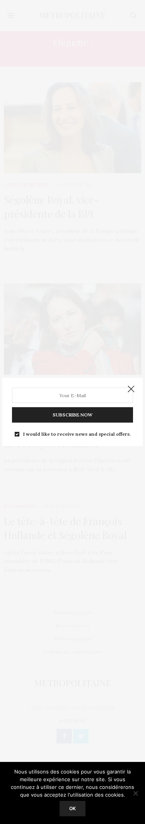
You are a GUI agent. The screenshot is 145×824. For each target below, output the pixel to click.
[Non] (135, 793)
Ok (72, 808)
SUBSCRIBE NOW (72, 415)
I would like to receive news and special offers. (77, 434)
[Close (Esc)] (131, 389)
